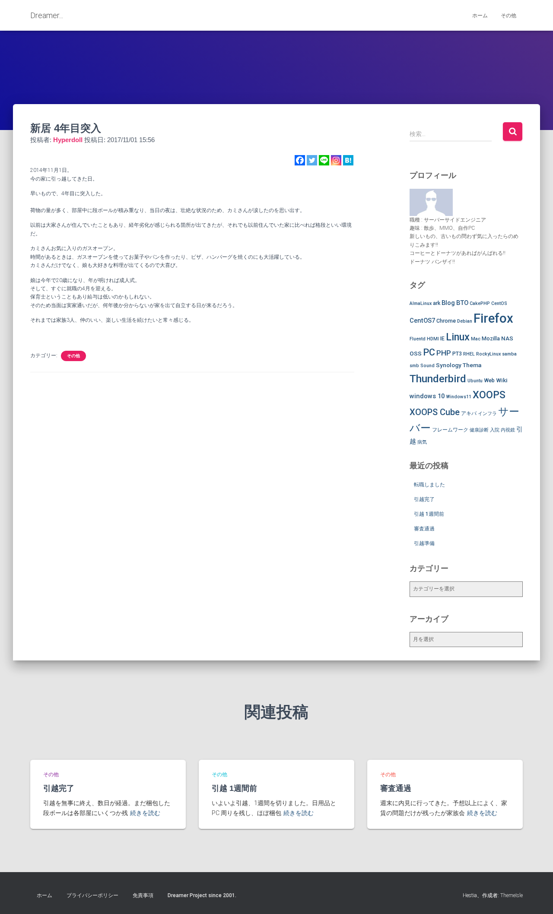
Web (489, 380)
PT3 (457, 353)
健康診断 (479, 430)
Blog (448, 303)
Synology (448, 365)
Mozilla (491, 338)
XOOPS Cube (435, 412)
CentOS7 (422, 320)
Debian (464, 321)
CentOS (499, 303)
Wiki (502, 380)
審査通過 (424, 529)
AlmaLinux (421, 303)
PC (429, 352)
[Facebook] (300, 160)
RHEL (469, 354)
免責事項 (143, 895)
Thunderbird (438, 378)
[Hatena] (348, 160)
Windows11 (458, 397)
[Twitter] (312, 160)
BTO (462, 303)
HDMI (433, 339)
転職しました (429, 485)
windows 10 (427, 396)
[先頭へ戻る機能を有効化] (536, 897)
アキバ (469, 413)
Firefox (493, 318)
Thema (472, 365)
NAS (507, 338)
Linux (458, 337)
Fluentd (418, 339)
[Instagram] (336, 160)
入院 (494, 430)
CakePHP (480, 303)
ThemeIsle (511, 895)
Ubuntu (475, 381)
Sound (427, 365)
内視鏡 (508, 430)
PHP (443, 353)
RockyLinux (488, 354)
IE (442, 338)
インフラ (487, 413)
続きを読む (145, 812)
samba (509, 354)
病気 (422, 442)
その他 (508, 16)
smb (414, 365)
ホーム (480, 16)
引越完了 (424, 499)
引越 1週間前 (429, 514)
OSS (416, 353)
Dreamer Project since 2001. (202, 895)
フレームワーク (450, 429)
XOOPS (489, 395)
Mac (475, 339)
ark (436, 303)
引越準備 (424, 543)
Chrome (446, 320)
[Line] (324, 160)
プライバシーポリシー (92, 895)
